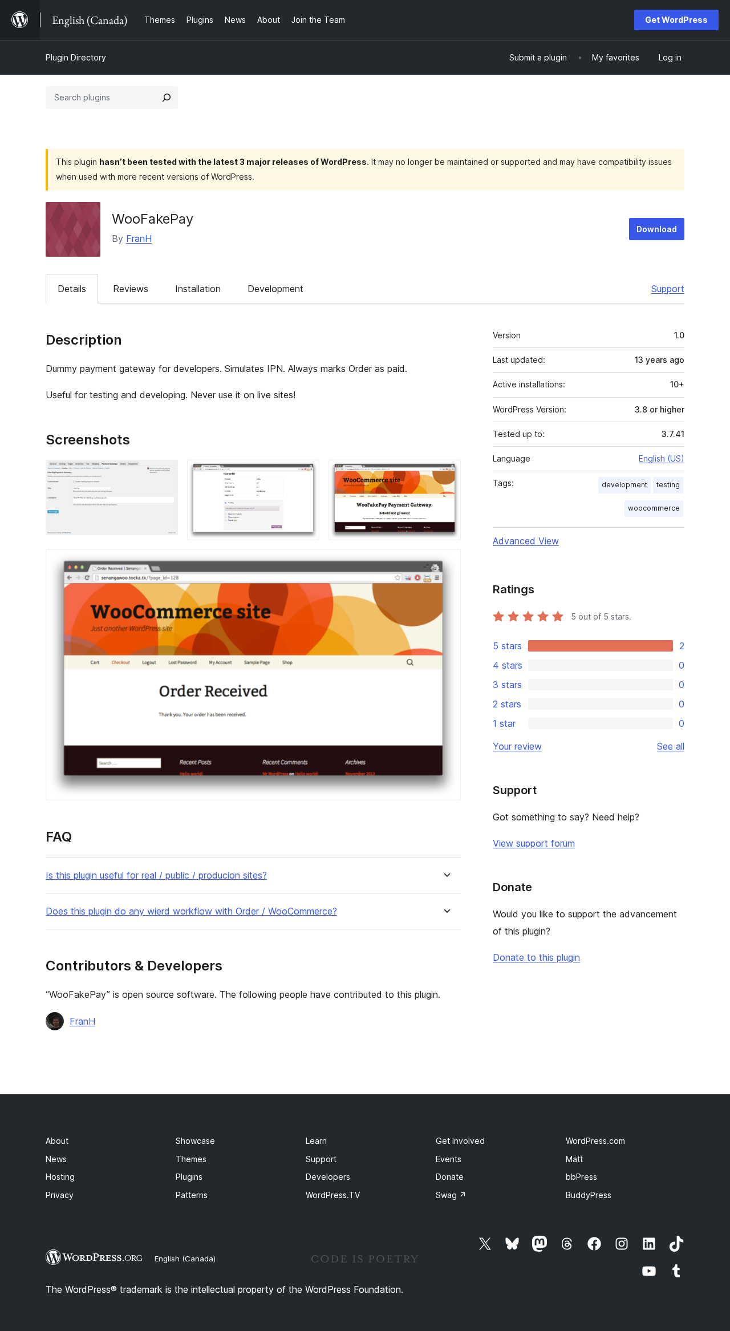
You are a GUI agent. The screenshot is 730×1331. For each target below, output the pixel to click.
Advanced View (526, 541)
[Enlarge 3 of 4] (445, 475)
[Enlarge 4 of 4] (445, 565)
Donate (450, 1177)
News (56, 1159)
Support (667, 288)
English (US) (661, 458)
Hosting (60, 1177)
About (57, 1141)
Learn (316, 1141)
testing (668, 484)
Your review (517, 746)
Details (72, 288)
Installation (198, 288)
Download (656, 229)
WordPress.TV (333, 1195)
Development (275, 288)
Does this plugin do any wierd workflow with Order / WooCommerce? (191, 911)
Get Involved (460, 1141)
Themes (191, 1159)
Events (448, 1159)
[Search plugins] (166, 97)
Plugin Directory (76, 57)
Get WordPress (676, 20)
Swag (451, 1195)
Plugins (189, 1177)
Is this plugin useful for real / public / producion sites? (156, 875)
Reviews (130, 288)
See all (670, 746)
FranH (139, 238)
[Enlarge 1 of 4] (162, 475)
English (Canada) (185, 1258)
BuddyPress (588, 1195)
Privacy (60, 1195)
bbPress (581, 1177)
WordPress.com (595, 1141)
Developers (328, 1177)
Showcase (195, 1141)
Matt (574, 1159)
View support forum (534, 843)
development (624, 484)
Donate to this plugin (536, 957)
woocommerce (654, 508)
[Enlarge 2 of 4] (304, 475)
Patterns (192, 1195)
